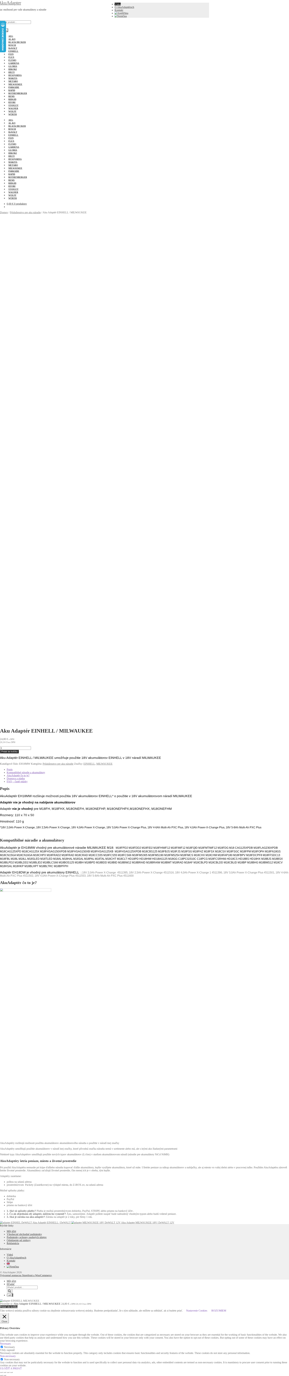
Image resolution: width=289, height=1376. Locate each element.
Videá (118, 4)
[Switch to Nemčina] (121, 16)
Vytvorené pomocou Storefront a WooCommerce (26, 1275)
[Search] (9, 1291)
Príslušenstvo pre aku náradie (25, 212)
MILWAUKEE (104, 763)
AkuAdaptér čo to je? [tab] (18, 775)
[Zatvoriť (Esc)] (11, 1372)
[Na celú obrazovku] (4, 1372)
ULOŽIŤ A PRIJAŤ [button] (11, 1368)
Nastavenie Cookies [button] (196, 1310)
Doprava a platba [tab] (16, 778)
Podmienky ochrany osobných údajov (27, 1237)
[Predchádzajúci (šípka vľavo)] (1, 1375)
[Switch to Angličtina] (121, 13)
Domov (4, 212)
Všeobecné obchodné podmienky (24, 1234)
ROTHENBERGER (17, 93)
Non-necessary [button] (8, 1356)
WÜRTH (12, 114)
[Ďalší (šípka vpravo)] (4, 1375)
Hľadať (11, 1284)
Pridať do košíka (9, 751)
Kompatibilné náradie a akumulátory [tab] (26, 772)
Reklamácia (13, 1243)
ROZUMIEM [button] (218, 1310)
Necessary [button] (5, 1343)
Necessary (9, 1347)
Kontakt (119, 10)
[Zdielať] (8, 1372)
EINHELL (89, 763)
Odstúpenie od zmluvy (19, 1240)
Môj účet (11, 1231)
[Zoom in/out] (1, 1372)
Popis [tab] (10, 769)
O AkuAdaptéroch (124, 7)
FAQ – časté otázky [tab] (17, 781)
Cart (10, 1295)
